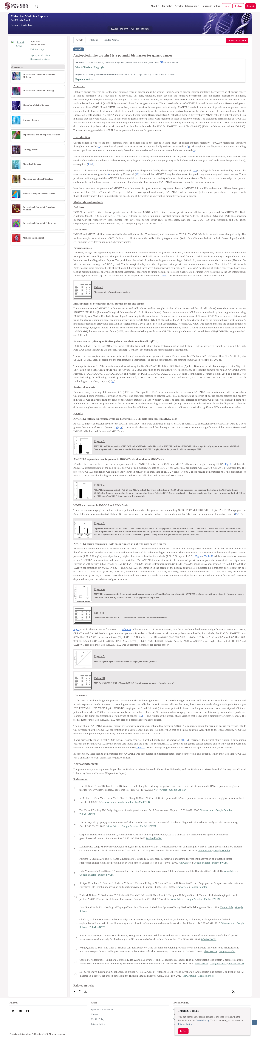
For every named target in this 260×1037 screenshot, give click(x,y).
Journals (166, 6)
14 (143, 715)
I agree (183, 1031)
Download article (236, 40)
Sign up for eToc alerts (40, 55)
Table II (208, 556)
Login (226, 6)
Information (191, 6)
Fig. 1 (119, 427)
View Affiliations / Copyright (89, 67)
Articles (179, 6)
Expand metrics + (84, 79)
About (154, 6)
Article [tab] (79, 40)
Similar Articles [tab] (111, 40)
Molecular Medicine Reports (29, 16)
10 (137, 174)
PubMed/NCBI (143, 802)
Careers (94, 1014)
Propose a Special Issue (22, 25)
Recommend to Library (40, 59)
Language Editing (211, 6)
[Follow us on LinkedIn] (20, 1010)
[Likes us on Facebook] (27, 1010)
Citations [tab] (93, 40)
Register (238, 6)
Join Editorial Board (20, 20)
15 (183, 739)
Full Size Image (37, 49)
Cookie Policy (202, 1020)
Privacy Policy (185, 1024)
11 (99, 275)
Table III (126, 629)
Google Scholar (177, 789)
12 (113, 381)
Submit (250, 6)
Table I (163, 275)
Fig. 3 (238, 514)
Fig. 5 (76, 629)
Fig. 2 (228, 464)
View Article (160, 789)
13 (140, 715)
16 (186, 739)
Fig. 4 (198, 556)
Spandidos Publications (102, 1009)
